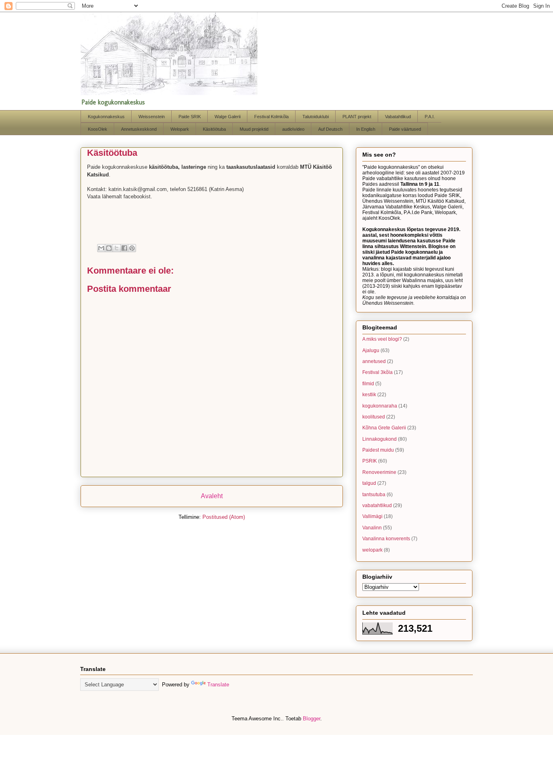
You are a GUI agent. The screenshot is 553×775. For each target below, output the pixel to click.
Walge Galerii (227, 116)
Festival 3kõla (377, 372)
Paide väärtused (405, 129)
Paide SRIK (190, 116)
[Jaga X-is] (117, 248)
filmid (368, 383)
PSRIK (369, 461)
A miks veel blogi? (382, 339)
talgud (369, 483)
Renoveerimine (379, 472)
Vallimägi (372, 516)
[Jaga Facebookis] (124, 248)
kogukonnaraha (379, 406)
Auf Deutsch (330, 129)
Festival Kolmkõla (271, 116)
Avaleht (212, 496)
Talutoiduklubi (315, 116)
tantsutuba (373, 494)
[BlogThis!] (109, 248)
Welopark (179, 129)
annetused (374, 361)
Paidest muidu (378, 450)
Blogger (311, 719)
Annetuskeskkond (139, 129)
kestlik (369, 394)
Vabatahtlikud (398, 116)
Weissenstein (151, 116)
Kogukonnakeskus (106, 116)
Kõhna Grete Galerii (384, 428)
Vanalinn (372, 528)
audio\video (293, 129)
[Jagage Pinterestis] (132, 248)
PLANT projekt (356, 116)
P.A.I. (430, 116)
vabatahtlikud (377, 505)
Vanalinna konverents (386, 538)
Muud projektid (254, 129)
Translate (218, 685)
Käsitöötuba (214, 129)
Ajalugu (370, 350)
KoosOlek (97, 129)
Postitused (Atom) (223, 517)
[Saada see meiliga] (101, 248)
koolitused (373, 417)
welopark (372, 550)
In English (365, 129)
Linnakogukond (379, 439)
